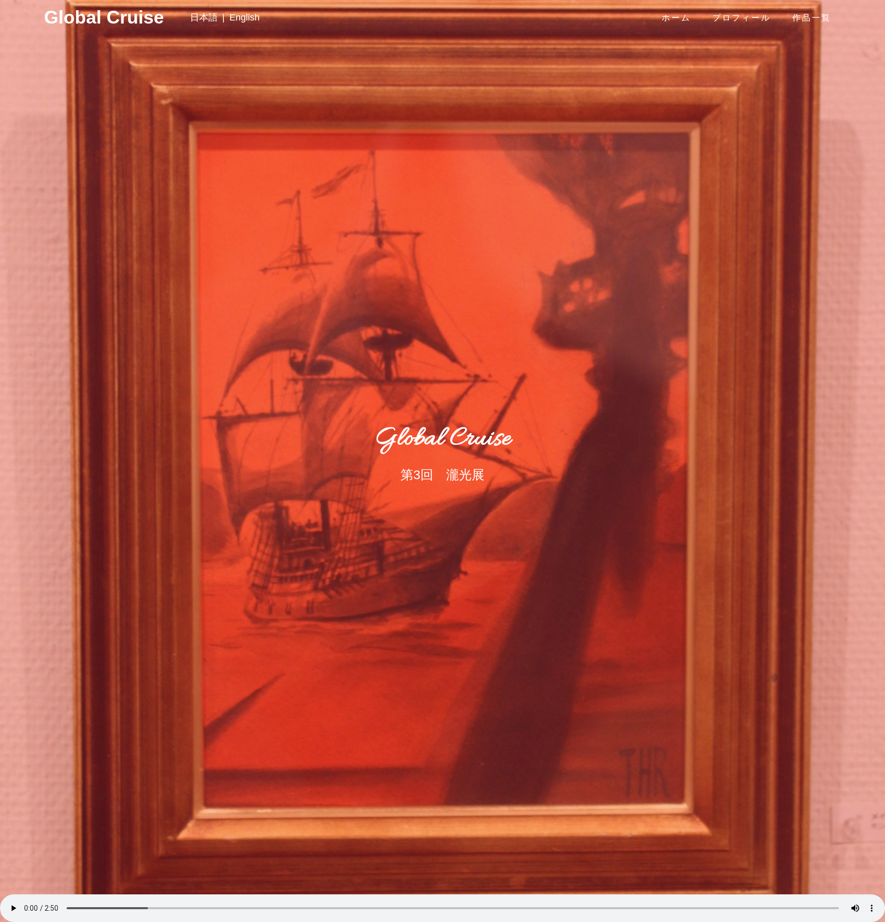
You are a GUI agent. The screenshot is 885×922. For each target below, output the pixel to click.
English (244, 17)
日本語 (204, 17)
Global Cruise (63, 17)
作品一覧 (811, 17)
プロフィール (741, 17)
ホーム (676, 17)
